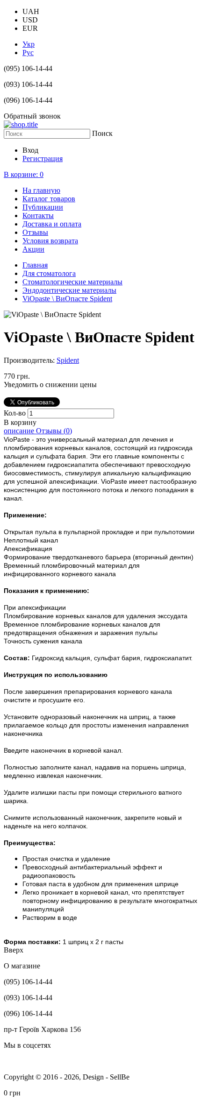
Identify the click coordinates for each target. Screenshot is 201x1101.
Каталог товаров (48, 199)
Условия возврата (50, 241)
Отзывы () (54, 431)
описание (20, 431)
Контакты (38, 215)
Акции (33, 249)
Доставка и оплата (51, 224)
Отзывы (35, 232)
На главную (41, 190)
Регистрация (42, 158)
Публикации (42, 207)
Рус (28, 52)
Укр (28, 44)
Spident (68, 360)
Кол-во (16, 413)
